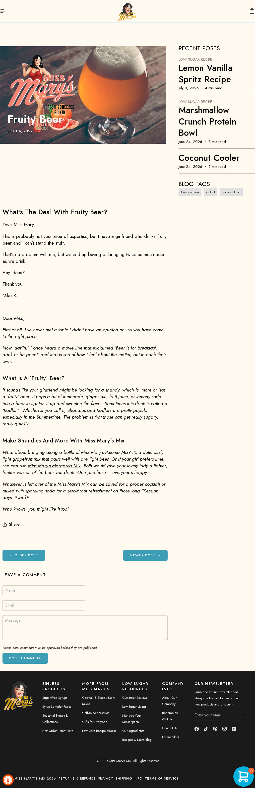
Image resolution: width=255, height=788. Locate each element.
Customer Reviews (134, 697)
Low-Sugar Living (134, 706)
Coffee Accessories (95, 712)
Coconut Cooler (209, 158)
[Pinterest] (215, 729)
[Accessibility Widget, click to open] (8, 780)
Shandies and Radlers (89, 410)
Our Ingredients (133, 730)
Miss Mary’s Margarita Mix (54, 465)
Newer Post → (145, 555)
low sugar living (231, 192)
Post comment (25, 658)
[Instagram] (224, 729)
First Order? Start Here (57, 730)
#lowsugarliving (190, 192)
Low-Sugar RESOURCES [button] (135, 686)
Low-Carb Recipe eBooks (99, 730)
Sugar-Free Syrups (54, 697)
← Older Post (24, 555)
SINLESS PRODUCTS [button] (53, 686)
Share (14, 524)
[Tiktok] (206, 729)
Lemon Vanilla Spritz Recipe (206, 74)
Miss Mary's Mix (120, 760)
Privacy (105, 778)
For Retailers (170, 737)
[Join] (241, 714)
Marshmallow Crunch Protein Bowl (207, 121)
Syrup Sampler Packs (56, 706)
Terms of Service (162, 778)
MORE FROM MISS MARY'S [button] (95, 686)
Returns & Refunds (77, 778)
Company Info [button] (173, 686)
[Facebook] (196, 729)
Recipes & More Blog (137, 739)
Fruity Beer (35, 119)
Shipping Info (129, 778)
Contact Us (169, 728)
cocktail (210, 192)
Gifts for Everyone (94, 721)
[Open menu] (7, 11)
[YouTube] (234, 729)
